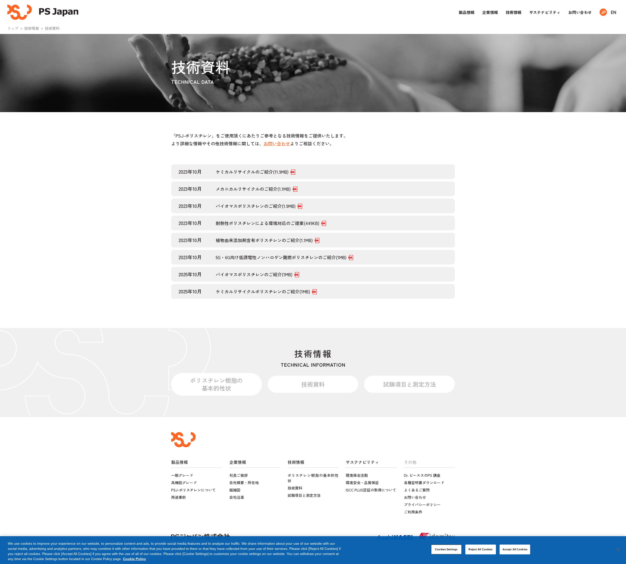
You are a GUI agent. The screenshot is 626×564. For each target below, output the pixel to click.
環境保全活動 (357, 475)
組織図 (234, 489)
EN (613, 12)
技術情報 (513, 12)
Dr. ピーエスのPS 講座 (422, 475)
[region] (313, 550)
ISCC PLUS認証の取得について (371, 489)
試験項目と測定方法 (409, 384)
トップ (12, 28)
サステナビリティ (544, 12)
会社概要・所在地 (244, 482)
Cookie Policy (134, 559)
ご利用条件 (413, 511)
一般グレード (182, 475)
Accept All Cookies (515, 549)
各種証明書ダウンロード (424, 482)
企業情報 (490, 12)
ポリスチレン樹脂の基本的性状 (216, 384)
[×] (618, 549)
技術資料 (313, 384)
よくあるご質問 (417, 489)
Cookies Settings (446, 549)
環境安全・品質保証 (362, 482)
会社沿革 (236, 497)
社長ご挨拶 (238, 475)
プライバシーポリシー (422, 504)
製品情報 (466, 12)
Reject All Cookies (480, 549)
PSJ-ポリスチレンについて (193, 489)
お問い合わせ (580, 12)
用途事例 (178, 497)
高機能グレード (184, 482)
